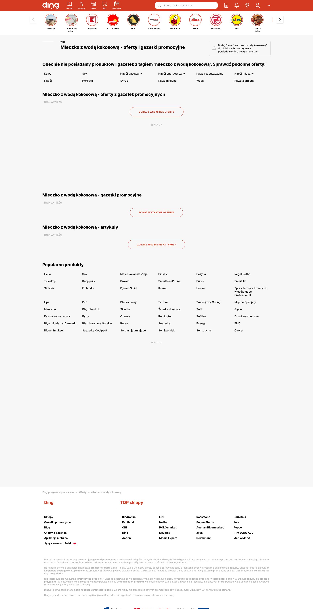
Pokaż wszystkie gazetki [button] (156, 212)
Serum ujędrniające (133, 330)
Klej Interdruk (91, 309)
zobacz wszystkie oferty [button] (156, 111)
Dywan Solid (128, 288)
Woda (200, 80)
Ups (46, 302)
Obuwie (125, 316)
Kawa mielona (167, 80)
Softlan (201, 316)
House (200, 288)
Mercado (50, 309)
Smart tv (240, 281)
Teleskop (50, 281)
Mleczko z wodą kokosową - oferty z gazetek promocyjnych (103, 94)
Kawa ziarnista (244, 80)
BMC (237, 323)
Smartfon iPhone (169, 281)
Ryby (85, 316)
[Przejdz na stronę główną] (50, 5)
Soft (199, 309)
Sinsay (162, 274)
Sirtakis (49, 288)
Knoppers (88, 281)
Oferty (82, 492)
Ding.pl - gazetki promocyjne (58, 492)
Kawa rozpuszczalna (209, 73)
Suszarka (164, 323)
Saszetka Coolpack (94, 330)
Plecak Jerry (128, 302)
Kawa (47, 73)
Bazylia (201, 274)
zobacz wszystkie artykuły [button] (156, 244)
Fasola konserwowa (57, 316)
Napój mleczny (244, 73)
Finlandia (88, 288)
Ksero (162, 288)
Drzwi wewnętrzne (246, 316)
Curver (238, 330)
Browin (124, 281)
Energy (201, 323)
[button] (226, 5)
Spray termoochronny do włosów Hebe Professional (250, 291)
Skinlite (125, 309)
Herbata (87, 80)
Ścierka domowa (169, 309)
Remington (165, 316)
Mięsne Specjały (245, 302)
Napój (48, 80)
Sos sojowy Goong (208, 302)
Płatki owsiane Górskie (97, 323)
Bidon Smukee (53, 330)
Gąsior (238, 309)
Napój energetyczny (171, 73)
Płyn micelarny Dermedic (60, 323)
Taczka (163, 302)
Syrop (124, 80)
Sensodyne (203, 330)
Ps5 (84, 302)
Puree (200, 281)
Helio (47, 274)
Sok (84, 73)
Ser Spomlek (166, 330)
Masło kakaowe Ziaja (134, 274)
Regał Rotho (242, 274)
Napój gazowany (131, 73)
